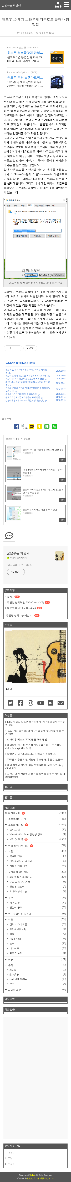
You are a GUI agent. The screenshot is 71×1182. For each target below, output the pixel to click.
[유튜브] (40, 703)
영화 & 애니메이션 (37, 845)
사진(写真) (37, 938)
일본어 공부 (37, 907)
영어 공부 (37, 902)
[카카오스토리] (39, 427)
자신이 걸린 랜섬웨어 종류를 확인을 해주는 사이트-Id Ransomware (35, 775)
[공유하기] (14, 348)
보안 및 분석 (37, 839)
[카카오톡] (31, 427)
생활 (37, 919)
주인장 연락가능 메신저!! (22, 615)
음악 (37, 965)
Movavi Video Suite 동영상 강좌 (37, 834)
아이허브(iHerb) (37, 929)
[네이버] (46, 427)
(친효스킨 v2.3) (47, 1178)
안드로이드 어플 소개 (37, 913)
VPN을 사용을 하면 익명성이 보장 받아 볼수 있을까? (35, 759)
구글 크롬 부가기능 (37, 881)
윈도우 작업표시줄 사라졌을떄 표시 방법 (23, 397)
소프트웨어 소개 (37, 819)
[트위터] (24, 427)
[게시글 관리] (18, 348)
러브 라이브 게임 (37, 865)
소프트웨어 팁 (26, 33)
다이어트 (37, 948)
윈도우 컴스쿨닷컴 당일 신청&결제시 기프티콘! (23, 53)
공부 (37, 897)
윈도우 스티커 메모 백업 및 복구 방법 (21, 394)
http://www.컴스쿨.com (19, 47)
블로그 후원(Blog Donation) (24, 608)
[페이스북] (16, 427)
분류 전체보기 (35, 813)
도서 (37, 943)
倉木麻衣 (37, 974)
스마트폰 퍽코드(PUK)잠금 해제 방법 (27, 739)
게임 (37, 851)
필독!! (13, 597)
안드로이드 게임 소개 (37, 861)
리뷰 (37, 959)
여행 (37, 934)
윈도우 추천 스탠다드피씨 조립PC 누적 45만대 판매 (25, 78)
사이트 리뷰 (37, 989)
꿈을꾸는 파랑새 (11, 5)
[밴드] (54, 427)
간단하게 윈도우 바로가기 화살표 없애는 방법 (25, 400)
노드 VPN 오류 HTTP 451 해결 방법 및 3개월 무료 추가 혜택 (34, 732)
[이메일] (61, 703)
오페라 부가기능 (37, 891)
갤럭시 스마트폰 (37, 924)
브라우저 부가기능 (37, 872)
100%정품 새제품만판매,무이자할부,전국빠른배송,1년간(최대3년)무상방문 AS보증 (25, 84)
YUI (37, 983)
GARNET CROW (37, 979)
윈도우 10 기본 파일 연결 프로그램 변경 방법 (25, 378)
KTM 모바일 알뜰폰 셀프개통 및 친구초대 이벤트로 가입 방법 (35, 723)
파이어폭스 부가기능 (37, 877)
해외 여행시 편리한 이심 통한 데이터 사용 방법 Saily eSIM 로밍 (34, 767)
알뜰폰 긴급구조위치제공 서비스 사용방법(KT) (32, 754)
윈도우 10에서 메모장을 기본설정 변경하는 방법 (26, 375)
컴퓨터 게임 (37, 856)
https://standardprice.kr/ (18, 72)
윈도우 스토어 (37, 886)
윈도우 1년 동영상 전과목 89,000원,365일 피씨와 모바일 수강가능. (25, 59)
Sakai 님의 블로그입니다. (20, 565)
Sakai (32, 1175)
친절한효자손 (33, 1178)
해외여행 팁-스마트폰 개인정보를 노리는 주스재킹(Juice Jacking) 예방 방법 (33, 747)
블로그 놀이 (37, 953)
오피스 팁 (37, 829)
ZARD (37, 970)
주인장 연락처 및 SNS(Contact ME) (28, 602)
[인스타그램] (31, 703)
